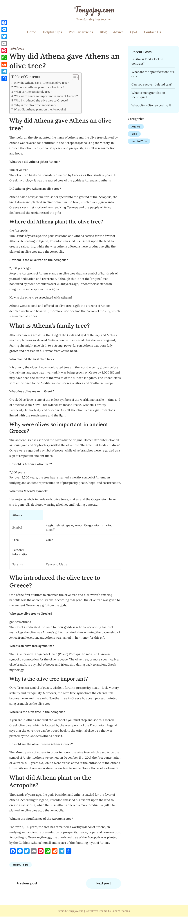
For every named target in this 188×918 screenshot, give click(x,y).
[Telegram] (4, 71)
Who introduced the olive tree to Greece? (41, 100)
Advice (118, 32)
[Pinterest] (4, 50)
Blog (103, 32)
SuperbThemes (121, 910)
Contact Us (152, 32)
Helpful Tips (52, 32)
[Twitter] (4, 36)
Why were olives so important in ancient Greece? (46, 96)
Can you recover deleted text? (152, 84)
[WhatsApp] (4, 57)
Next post (103, 883)
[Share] (4, 78)
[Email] (4, 43)
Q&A (133, 32)
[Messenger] (4, 29)
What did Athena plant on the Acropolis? (40, 109)
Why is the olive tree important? (35, 105)
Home (31, 32)
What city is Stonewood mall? (151, 105)
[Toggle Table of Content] (73, 77)
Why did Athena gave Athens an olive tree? (41, 82)
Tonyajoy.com (94, 9)
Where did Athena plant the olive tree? (39, 87)
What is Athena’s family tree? (33, 91)
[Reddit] (4, 64)
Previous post (27, 883)
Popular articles (81, 32)
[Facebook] (4, 22)
